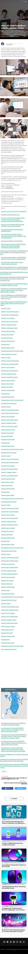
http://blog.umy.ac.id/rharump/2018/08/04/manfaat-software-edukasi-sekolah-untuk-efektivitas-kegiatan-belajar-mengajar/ (14, 290)
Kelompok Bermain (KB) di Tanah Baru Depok (12, 351)
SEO (2, 863)
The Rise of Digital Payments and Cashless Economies (12, 844)
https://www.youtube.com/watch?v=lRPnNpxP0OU (13, 211)
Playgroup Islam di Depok (7, 334)
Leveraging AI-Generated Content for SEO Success (14, 865)
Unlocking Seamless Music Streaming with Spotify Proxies (13, 887)
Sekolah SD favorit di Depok (8, 318)
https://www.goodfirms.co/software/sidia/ (11, 241)
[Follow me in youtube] (7, 942)
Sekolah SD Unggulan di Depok (8, 324)
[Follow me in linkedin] (10, 942)
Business (3, 819)
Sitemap (21, 949)
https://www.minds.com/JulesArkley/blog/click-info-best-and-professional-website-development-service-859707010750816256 (13, 219)
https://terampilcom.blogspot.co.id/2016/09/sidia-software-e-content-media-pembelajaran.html (13, 258)
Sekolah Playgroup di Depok (8, 331)
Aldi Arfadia (9, 44)
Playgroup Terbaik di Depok (8, 341)
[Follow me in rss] (23, 942)
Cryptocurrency (5, 906)
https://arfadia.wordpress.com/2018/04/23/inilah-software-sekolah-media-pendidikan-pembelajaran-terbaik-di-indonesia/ (13, 245)
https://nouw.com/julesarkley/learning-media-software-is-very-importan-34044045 (12, 225)
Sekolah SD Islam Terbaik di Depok (9, 321)
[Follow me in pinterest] (17, 942)
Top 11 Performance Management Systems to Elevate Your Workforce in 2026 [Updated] (14, 823)
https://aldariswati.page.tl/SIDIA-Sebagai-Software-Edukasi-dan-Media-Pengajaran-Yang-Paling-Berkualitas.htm (13, 236)
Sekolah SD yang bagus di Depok (9, 328)
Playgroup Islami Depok (7, 338)
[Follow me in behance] (14, 942)
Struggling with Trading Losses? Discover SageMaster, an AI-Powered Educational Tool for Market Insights (13, 909)
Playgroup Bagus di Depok (7, 347)
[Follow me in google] (20, 942)
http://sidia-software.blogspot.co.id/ (10, 214)
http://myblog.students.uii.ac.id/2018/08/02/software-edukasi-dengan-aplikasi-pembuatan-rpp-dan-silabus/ (14, 303)
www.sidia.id (9, 186)
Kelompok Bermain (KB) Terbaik (8, 354)
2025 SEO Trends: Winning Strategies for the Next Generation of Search (13, 930)
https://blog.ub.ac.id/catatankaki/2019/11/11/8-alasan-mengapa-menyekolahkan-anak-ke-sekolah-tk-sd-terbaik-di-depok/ (12, 729)
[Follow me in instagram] (4, 942)
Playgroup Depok (5, 344)
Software (3, 23)
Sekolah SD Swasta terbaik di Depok (10, 311)
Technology (4, 884)
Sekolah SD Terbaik (5, 308)
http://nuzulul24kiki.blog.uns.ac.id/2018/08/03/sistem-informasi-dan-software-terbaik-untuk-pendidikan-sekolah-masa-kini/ (14, 296)
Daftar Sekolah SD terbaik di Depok (9, 315)
